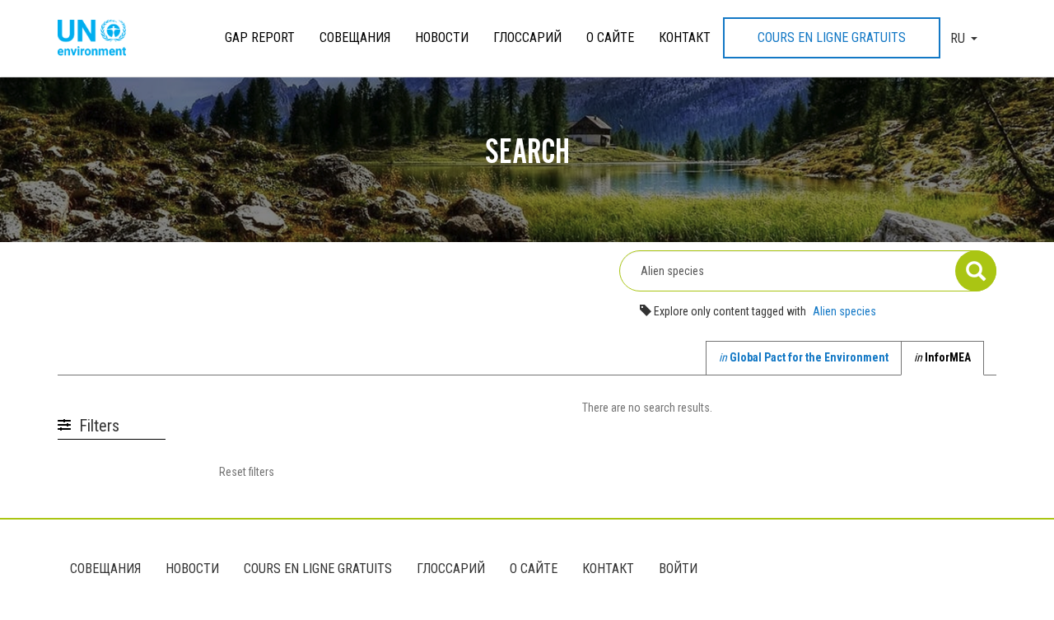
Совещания (354, 37)
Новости (442, 37)
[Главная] (98, 39)
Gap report (260, 37)
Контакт (685, 37)
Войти (678, 568)
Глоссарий (527, 37)
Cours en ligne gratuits (832, 37)
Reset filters (246, 471)
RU (957, 38)
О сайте (610, 37)
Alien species (844, 311)
